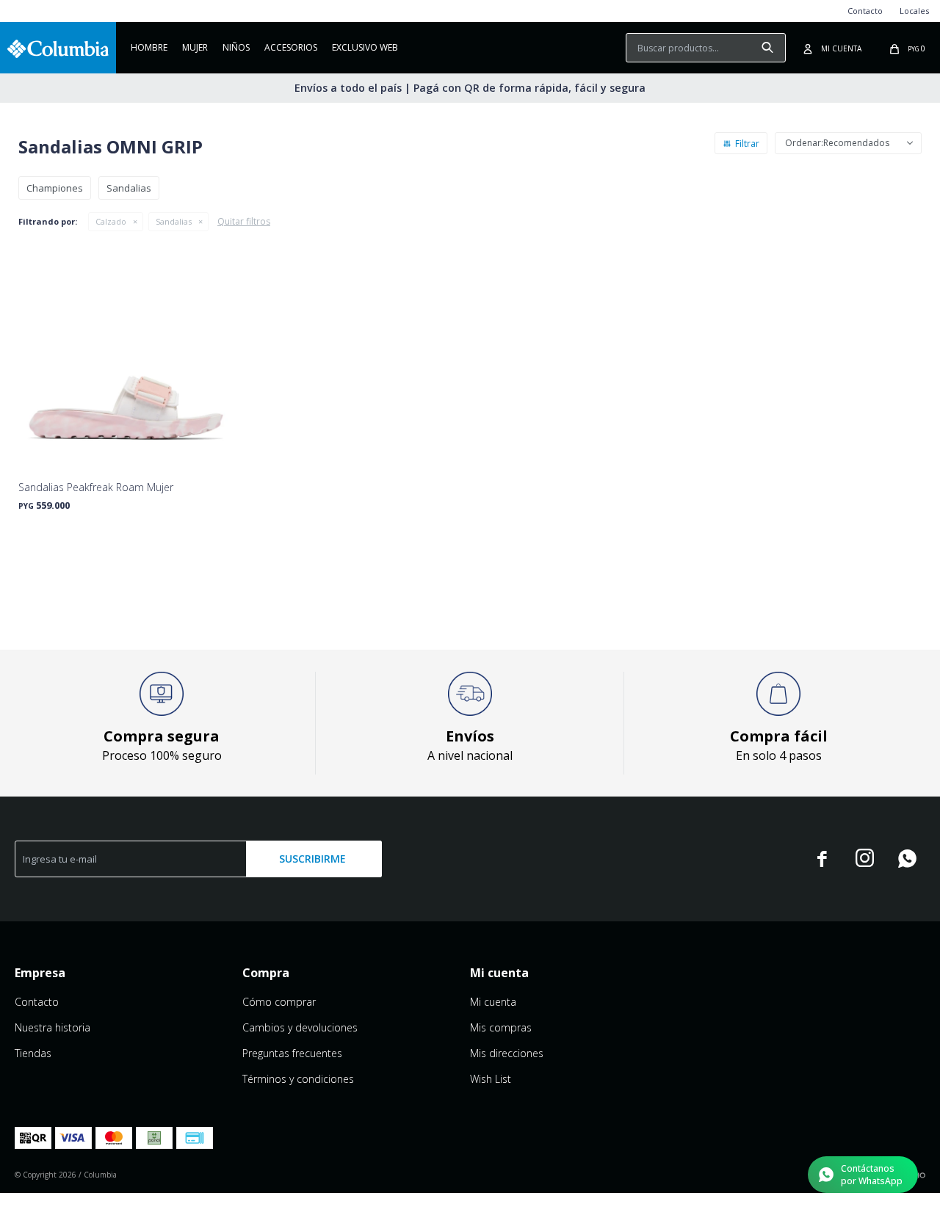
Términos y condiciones (298, 1079)
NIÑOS (236, 47)
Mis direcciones (506, 1053)
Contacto (865, 10)
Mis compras (501, 1027)
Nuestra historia (52, 1027)
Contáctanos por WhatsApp (872, 1174)
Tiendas (33, 1053)
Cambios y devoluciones (300, 1027)
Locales (914, 10)
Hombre (149, 47)
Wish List (490, 1079)
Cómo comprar (279, 1002)
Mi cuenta (493, 1002)
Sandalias (174, 221)
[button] (767, 47)
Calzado (110, 221)
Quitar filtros (243, 221)
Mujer (195, 47)
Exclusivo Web (365, 47)
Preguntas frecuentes (292, 1053)
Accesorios (290, 47)
